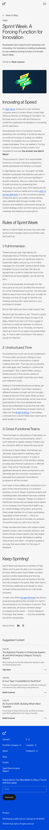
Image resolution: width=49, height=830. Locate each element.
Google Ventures (27, 597)
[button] (44, 4)
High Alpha (10, 109)
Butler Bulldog (22, 412)
